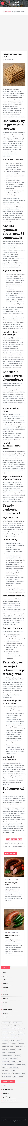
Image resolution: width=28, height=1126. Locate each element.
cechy (6, 843)
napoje (5, 991)
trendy (20, 1061)
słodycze (5, 1006)
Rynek (4, 59)
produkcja (5, 1043)
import (20, 1031)
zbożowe (5, 1017)
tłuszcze (5, 1013)
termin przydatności (18, 846)
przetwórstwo (20, 1046)
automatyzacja (6, 1023)
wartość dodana (14, 1067)
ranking (5, 1049)
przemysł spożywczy (8, 1046)
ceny (10, 1026)
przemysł (22, 1043)
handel (24, 1028)
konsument (6, 1037)
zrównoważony (6, 1073)
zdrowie (13, 1070)
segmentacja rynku (7, 1055)
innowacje (5, 1034)
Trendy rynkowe (21, 1064)
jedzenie (5, 976)
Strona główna (7, 11)
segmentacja (12, 1052)
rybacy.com (6, 1093)
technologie (6, 1061)
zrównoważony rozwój (19, 1073)
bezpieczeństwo (18, 1023)
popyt (19, 1040)
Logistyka (5, 1040)
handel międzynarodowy (9, 1031)
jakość (13, 1034)
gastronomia (16, 1028)
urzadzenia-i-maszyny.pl (9, 1100)
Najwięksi (5, 987)
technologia (14, 1058)
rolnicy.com (6, 1085)
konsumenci (21, 1034)
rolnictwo (12, 1049)
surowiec (5, 1058)
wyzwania (5, 1070)
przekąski (14, 1043)
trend (13, 1061)
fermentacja (6, 1028)
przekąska (7, 846)
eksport (16, 1026)
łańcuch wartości (18, 1076)
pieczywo (21, 843)
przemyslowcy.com (8, 1089)
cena (4, 1026)
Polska (12, 1040)
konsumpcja (15, 1037)
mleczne (5, 983)
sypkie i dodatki (7, 1009)
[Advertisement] (14, 33)
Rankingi (5, 998)
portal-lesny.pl (7, 1097)
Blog (4, 972)
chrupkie (13, 843)
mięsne (5, 979)
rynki (4, 1052)
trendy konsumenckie (8, 1064)
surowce (18, 1055)
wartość (5, 1067)
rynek (20, 1049)
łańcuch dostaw (7, 1076)
